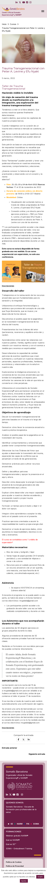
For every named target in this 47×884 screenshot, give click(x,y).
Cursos (13, 24)
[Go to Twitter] (20, 2)
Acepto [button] (40, 877)
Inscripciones (8, 286)
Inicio (4, 24)
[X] (23, 739)
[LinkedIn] (29, 739)
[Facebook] (18, 739)
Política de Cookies (14, 862)
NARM (19, 824)
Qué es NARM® (13, 840)
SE (12, 824)
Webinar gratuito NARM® (17, 836)
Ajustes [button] (23, 881)
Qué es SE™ (11, 844)
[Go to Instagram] (30, 2)
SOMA (36, 824)
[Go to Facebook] (27, 2)
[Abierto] (42, 11)
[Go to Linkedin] (17, 2)
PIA (27, 824)
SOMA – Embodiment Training (19, 848)
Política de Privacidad (15, 866)
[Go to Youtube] (23, 2)
